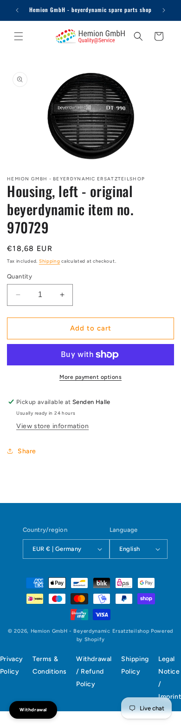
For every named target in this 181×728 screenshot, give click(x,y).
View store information (52, 426)
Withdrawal (33, 710)
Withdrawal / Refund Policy (94, 671)
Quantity (19, 276)
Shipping (49, 261)
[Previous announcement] (17, 10)
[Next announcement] (164, 10)
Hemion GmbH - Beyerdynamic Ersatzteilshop (90, 631)
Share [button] (27, 451)
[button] (18, 36)
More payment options (90, 377)
